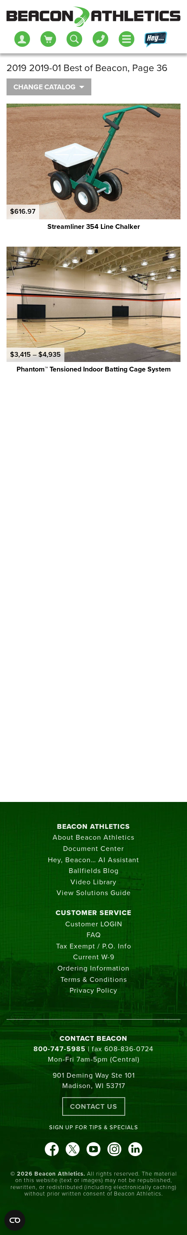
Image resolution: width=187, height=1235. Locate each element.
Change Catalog (44, 87)
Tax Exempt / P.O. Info (93, 946)
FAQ (94, 935)
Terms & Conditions (93, 979)
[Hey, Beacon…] (155, 39)
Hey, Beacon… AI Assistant (93, 860)
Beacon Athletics (93, 826)
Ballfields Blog (94, 871)
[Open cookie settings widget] (14, 1220)
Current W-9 (93, 957)
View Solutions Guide (94, 893)
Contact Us (93, 1106)
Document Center (93, 848)
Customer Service (93, 913)
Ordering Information (93, 968)
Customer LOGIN (93, 924)
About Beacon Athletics (93, 837)
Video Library (93, 882)
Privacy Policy (93, 990)
